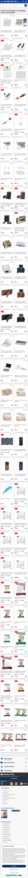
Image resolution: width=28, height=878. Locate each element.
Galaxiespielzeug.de (6, 823)
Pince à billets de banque (5, 407)
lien (13, 854)
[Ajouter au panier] (12, 36)
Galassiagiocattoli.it (6, 832)
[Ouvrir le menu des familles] (1, 1)
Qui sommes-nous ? (7, 790)
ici (22, 862)
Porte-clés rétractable (5, 112)
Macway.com (5, 842)
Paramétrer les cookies (14, 869)
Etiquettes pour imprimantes (6, 604)
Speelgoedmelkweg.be (7, 840)
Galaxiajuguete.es (6, 831)
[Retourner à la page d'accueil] (11, 1)
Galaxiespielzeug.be (6, 838)
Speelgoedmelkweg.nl (7, 834)
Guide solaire (5, 803)
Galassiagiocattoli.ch (7, 829)
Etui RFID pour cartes (19, 259)
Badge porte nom (4, 87)
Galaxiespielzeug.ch (6, 827)
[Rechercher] (25, 5)
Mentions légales (6, 796)
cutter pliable (3, 506)
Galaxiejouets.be (6, 836)
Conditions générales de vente (9, 794)
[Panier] (26, 2)
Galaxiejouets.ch (6, 825)
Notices (4, 801)
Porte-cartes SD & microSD (6, 456)
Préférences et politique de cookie (9, 798)
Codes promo (5, 799)
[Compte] (23, 2)
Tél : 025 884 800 (7, 759)
